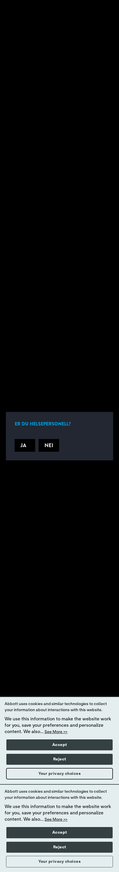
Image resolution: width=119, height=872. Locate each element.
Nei (48, 445)
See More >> (56, 732)
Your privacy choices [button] (59, 774)
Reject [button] (59, 759)
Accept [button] (59, 745)
